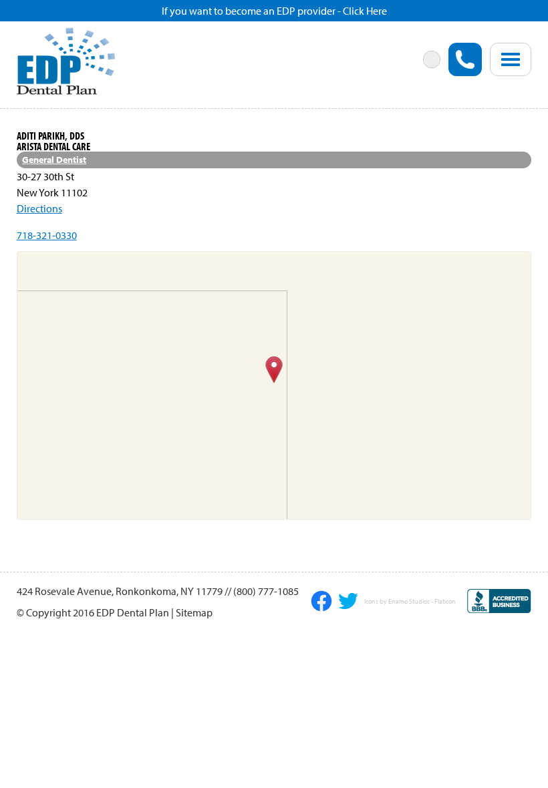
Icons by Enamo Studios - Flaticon (410, 601)
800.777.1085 (465, 59)
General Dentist (54, 160)
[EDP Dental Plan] (66, 59)
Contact (340, 116)
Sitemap (194, 612)
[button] (274, 370)
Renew (55, 123)
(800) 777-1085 (266, 591)
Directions (39, 208)
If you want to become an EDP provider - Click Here (274, 10)
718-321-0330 (47, 235)
